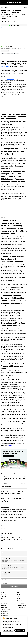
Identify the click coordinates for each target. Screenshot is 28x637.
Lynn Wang (10, 46)
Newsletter (19, 600)
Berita (2, 7)
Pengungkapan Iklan (21, 607)
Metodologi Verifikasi (21, 605)
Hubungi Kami (4, 594)
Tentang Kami (4, 596)
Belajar (18, 594)
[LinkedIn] (11, 22)
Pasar (18, 596)
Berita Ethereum (4, 611)
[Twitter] (5, 22)
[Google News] (12, 548)
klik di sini (9, 445)
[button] (14, 553)
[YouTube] (2, 22)
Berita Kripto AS (4, 613)
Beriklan (2, 592)
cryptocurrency (5, 66)
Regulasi (6, 7)
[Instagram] (14, 22)
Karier (2, 598)
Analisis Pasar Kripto (5, 609)
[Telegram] (8, 22)
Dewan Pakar (20, 598)
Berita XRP (3, 605)
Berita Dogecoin (4, 615)
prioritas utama (10, 79)
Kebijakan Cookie (9, 627)
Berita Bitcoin (4, 607)
